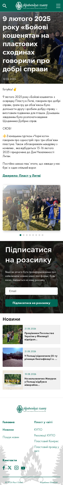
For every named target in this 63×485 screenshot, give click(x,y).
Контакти (10, 460)
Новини (8, 429)
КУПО (38, 429)
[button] (20, 235)
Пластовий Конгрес (46, 441)
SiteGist (53, 482)
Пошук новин (11, 437)
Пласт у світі (43, 422)
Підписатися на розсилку (31, 303)
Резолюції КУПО (44, 435)
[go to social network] (4, 468)
